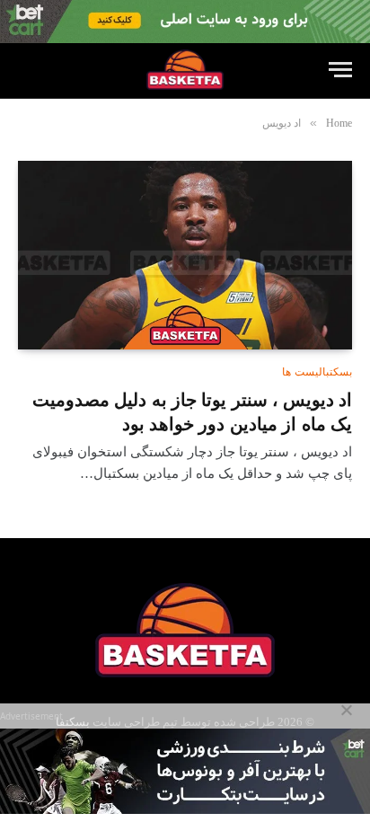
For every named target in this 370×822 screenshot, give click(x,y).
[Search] (26, 69)
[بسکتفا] (185, 69)
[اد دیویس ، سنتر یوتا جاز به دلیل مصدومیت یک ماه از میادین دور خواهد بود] (185, 255)
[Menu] (340, 69)
